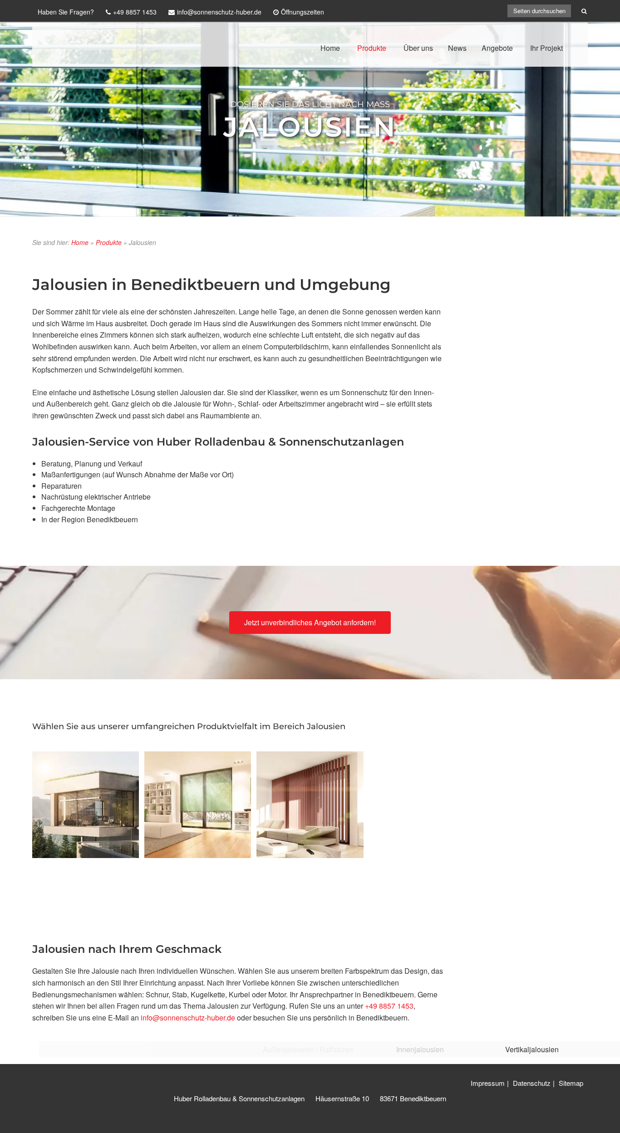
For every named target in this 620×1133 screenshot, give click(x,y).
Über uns (418, 48)
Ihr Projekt (546, 48)
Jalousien (310, 126)
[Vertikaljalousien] (309, 804)
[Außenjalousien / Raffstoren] (85, 804)
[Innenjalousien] (197, 804)
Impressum (488, 1083)
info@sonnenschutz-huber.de (188, 1017)
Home (330, 48)
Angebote (497, 48)
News (457, 48)
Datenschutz (532, 1083)
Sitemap (571, 1083)
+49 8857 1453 (389, 1006)
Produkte (371, 48)
